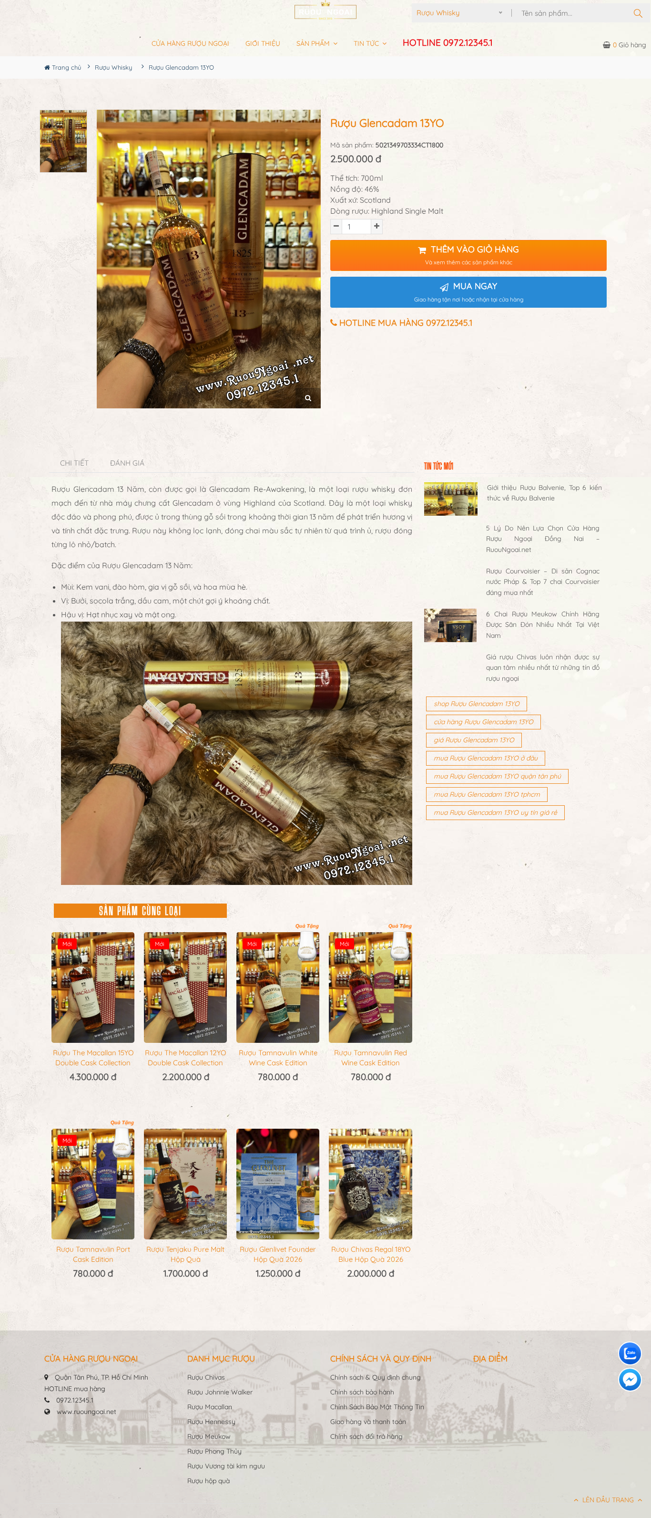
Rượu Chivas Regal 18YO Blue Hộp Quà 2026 (370, 1254)
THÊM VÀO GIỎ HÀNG (472, 255)
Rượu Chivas (206, 1377)
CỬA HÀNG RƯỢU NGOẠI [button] (190, 43)
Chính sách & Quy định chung (375, 1377)
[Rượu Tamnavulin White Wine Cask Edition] (277, 987)
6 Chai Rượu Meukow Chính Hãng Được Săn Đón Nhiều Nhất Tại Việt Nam (543, 625)
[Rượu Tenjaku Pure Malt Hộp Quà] (185, 1184)
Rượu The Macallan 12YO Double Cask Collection (185, 1057)
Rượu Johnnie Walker (220, 1392)
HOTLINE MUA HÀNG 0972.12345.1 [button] (404, 322)
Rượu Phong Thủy (214, 1451)
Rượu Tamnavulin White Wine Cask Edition (278, 1057)
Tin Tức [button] (367, 43)
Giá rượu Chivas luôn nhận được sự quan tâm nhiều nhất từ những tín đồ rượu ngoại (543, 668)
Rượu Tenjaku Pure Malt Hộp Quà (185, 1254)
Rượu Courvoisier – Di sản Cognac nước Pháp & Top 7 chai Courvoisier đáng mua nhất (543, 582)
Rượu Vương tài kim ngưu (226, 1466)
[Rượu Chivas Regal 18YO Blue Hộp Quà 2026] (370, 1184)
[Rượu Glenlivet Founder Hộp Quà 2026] (277, 1184)
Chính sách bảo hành (362, 1392)
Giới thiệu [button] (262, 43)
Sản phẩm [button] (314, 43)
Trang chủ (65, 67)
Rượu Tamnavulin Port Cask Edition (93, 1254)
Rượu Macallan (209, 1407)
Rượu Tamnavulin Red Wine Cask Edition (370, 1057)
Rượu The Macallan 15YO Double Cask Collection (93, 1057)
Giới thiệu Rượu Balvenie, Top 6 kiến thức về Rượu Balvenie (544, 492)
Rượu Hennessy (211, 1421)
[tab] (74, 463)
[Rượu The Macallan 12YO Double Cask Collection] (185, 987)
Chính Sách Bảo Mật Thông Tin (377, 1407)
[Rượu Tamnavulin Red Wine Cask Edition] (370, 987)
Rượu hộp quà (208, 1480)
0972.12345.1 (74, 1400)
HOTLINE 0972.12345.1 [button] (447, 42)
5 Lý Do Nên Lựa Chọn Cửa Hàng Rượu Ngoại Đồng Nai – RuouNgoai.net (543, 539)
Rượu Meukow (209, 1436)
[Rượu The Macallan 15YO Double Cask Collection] (92, 987)
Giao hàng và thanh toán (368, 1421)
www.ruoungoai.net (86, 1411)
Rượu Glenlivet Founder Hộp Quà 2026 (278, 1254)
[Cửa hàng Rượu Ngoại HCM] (325, 10)
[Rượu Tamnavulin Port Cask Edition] (92, 1184)
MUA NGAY (468, 292)
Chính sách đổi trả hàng (366, 1436)
